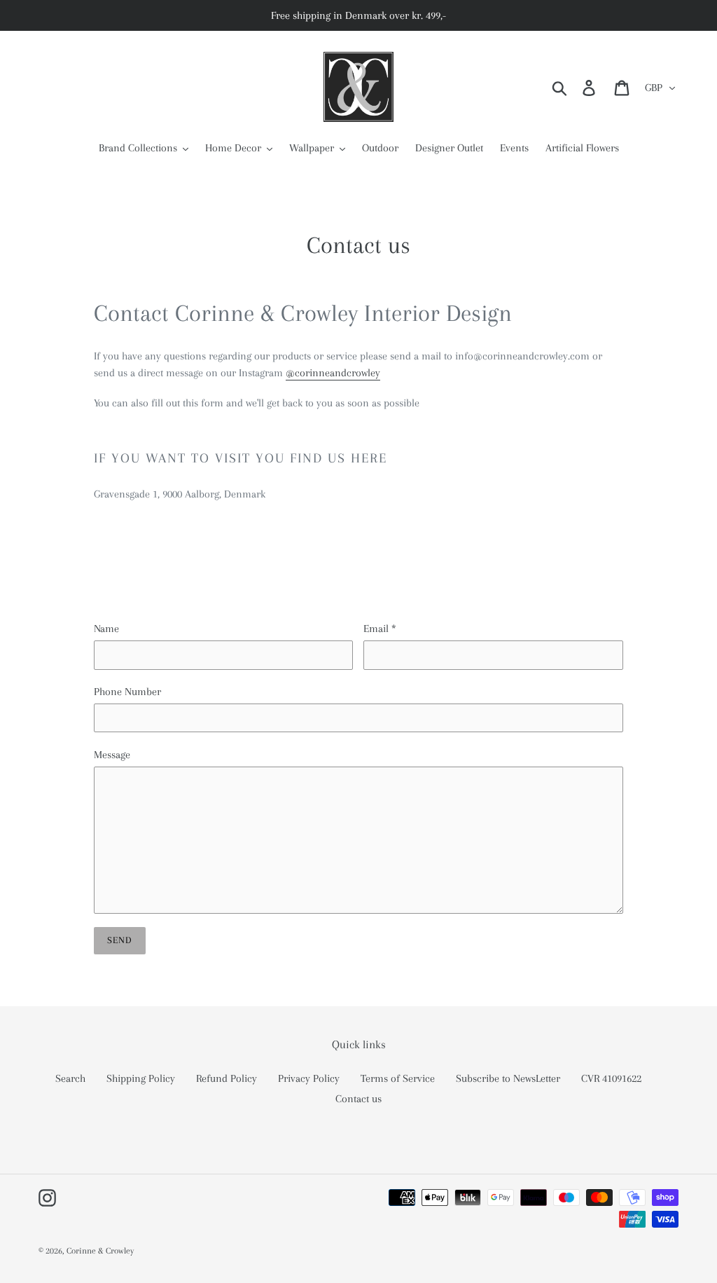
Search (70, 1078)
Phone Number (127, 691)
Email (379, 628)
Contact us (358, 1098)
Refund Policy (226, 1078)
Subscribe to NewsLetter (508, 1078)
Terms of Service (398, 1078)
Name (106, 628)
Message (112, 754)
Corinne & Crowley (100, 1251)
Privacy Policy (309, 1078)
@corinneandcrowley (333, 372)
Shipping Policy (140, 1078)
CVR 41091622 (611, 1078)
